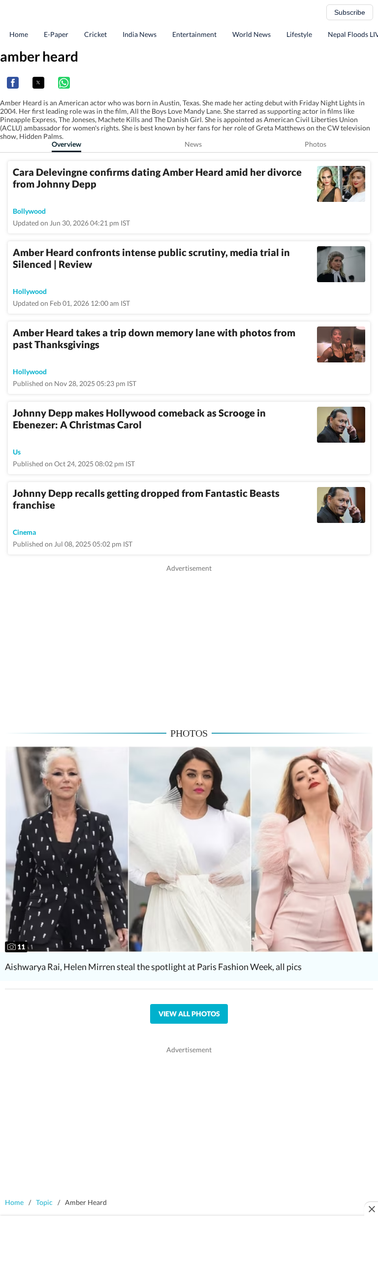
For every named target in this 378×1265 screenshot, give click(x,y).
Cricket (95, 34)
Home (18, 34)
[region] (189, 642)
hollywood (30, 291)
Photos (315, 144)
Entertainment (194, 34)
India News (140, 34)
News (193, 144)
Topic (44, 1202)
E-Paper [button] (56, 34)
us (17, 452)
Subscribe (349, 12)
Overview (66, 144)
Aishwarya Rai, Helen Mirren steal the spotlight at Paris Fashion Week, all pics (153, 966)
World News (251, 34)
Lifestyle (299, 34)
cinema (24, 532)
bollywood (29, 211)
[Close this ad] (371, 1209)
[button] (13, 83)
